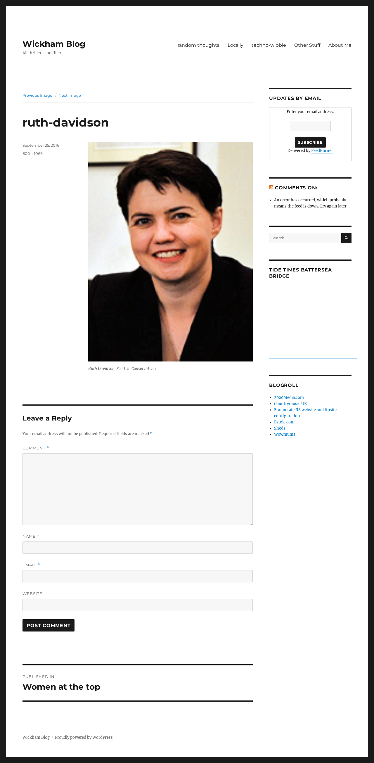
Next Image (69, 95)
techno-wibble (269, 45)
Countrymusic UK (290, 403)
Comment (35, 448)
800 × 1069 (32, 153)
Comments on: (296, 188)
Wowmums (284, 434)
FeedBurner (322, 150)
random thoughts (198, 45)
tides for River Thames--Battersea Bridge (313, 356)
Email (31, 565)
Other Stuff (307, 45)
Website (32, 593)
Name (30, 536)
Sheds (279, 428)
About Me (340, 45)
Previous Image (37, 95)
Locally (235, 45)
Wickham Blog (54, 44)
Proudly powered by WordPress (84, 737)
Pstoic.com (284, 422)
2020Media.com (289, 397)
